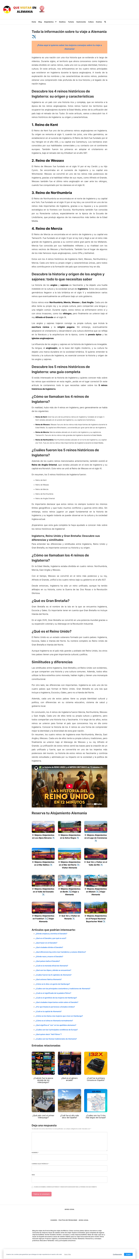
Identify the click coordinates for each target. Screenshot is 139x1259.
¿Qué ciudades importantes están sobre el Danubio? (56, 1002)
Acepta (128, 1254)
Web (33, 1175)
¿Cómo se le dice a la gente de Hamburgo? (52, 984)
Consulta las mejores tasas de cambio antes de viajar (51, 1232)
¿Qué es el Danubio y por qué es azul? (50, 938)
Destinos (62, 22)
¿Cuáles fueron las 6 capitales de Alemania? (53, 975)
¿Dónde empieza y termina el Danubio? (51, 934)
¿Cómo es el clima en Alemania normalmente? (54, 1021)
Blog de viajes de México (59, 1230)
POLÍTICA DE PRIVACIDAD (68, 1220)
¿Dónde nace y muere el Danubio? (49, 957)
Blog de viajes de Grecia (41, 1230)
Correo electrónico (40, 1163)
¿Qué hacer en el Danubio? (46, 943)
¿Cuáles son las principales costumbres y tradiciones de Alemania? (62, 989)
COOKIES (53, 1220)
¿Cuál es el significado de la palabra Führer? (53, 993)
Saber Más (67, 1254)
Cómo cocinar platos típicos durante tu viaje (85, 1230)
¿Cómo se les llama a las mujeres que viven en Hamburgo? (59, 1016)
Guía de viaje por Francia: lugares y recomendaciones (52, 1238)
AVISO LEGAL (69, 1209)
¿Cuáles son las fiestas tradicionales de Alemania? (56, 1039)
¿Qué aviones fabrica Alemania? (48, 979)
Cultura (91, 22)
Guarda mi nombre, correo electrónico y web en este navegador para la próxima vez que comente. (65, 1187)
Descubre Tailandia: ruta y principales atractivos (58, 1240)
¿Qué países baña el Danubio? (47, 961)
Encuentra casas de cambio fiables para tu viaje (62, 1236)
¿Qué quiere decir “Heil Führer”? (48, 1034)
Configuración (117, 1254)
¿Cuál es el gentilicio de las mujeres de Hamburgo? (56, 998)
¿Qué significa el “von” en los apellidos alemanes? (55, 1025)
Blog (40, 22)
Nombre (35, 1152)
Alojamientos (49, 22)
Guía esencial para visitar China (92, 1236)
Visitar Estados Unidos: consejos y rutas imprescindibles (66, 1234)
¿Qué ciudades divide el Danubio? (49, 947)
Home (34, 22)
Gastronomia (81, 22)
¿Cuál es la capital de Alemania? (48, 1011)
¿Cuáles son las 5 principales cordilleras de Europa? (56, 1030)
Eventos (99, 22)
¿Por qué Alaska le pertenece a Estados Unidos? (55, 1007)
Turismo (71, 22)
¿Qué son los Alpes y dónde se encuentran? (53, 970)
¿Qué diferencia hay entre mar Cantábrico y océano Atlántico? (60, 952)
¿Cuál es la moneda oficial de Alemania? (51, 966)
